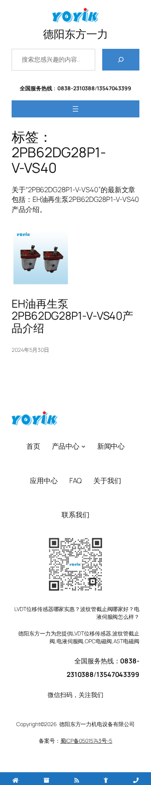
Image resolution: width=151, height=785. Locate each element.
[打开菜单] (75, 109)
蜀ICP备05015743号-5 (86, 740)
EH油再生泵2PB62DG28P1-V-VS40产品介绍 (72, 316)
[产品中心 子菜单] (83, 446)
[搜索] (120, 60)
